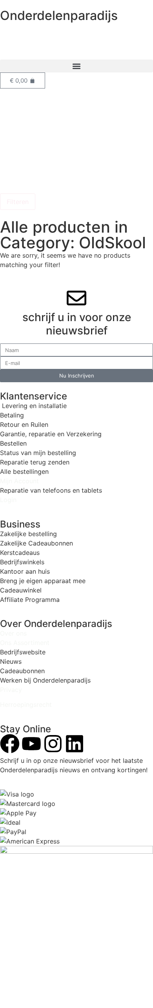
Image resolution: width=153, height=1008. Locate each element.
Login (8, 500)
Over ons (13, 633)
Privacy (11, 690)
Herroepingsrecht (26, 704)
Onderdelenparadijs (59, 15)
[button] (76, 66)
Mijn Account (19, 481)
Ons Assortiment (24, 643)
